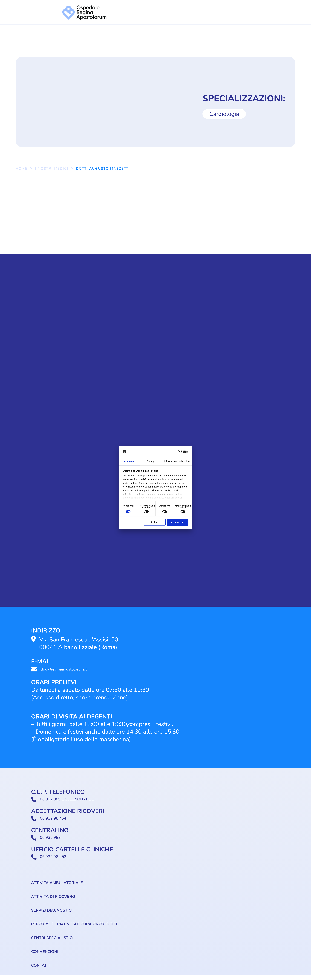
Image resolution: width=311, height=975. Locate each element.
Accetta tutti (177, 522)
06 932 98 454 (59, 838)
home (24, 167)
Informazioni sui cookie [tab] (177, 461)
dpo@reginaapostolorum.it (75, 685)
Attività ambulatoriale (69, 905)
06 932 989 (55, 858)
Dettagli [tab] (151, 461)
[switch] (146, 511)
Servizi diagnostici (62, 933)
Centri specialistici (62, 961)
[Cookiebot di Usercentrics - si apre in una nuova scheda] (181, 451)
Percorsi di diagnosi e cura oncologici (95, 947)
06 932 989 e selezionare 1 (80, 817)
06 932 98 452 (59, 879)
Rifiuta (154, 522)
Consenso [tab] (129, 461)
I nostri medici (66, 167)
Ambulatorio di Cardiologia (85, 215)
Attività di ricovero (64, 919)
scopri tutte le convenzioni (83, 343)
